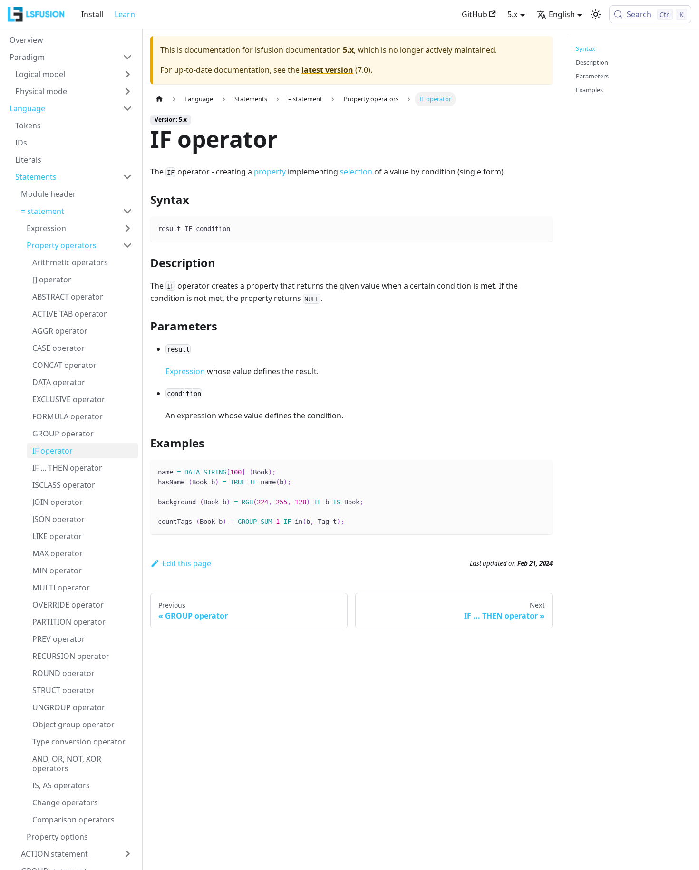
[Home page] (159, 99)
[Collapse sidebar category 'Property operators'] (127, 245)
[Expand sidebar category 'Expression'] (127, 228)
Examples (589, 90)
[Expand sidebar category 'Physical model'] (127, 91)
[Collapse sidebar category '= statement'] (127, 211)
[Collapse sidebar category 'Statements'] (127, 176)
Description (592, 62)
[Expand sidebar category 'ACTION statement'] (127, 853)
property (270, 171)
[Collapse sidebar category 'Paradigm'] (127, 57)
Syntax (585, 48)
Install (92, 14)
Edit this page (186, 563)
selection (356, 171)
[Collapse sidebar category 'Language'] (127, 108)
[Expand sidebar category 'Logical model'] (127, 74)
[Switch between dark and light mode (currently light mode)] (595, 14)
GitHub (474, 14)
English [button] (562, 14)
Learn (125, 14)
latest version (327, 70)
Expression (185, 371)
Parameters (592, 76)
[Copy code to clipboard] (541, 228)
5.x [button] (512, 14)
